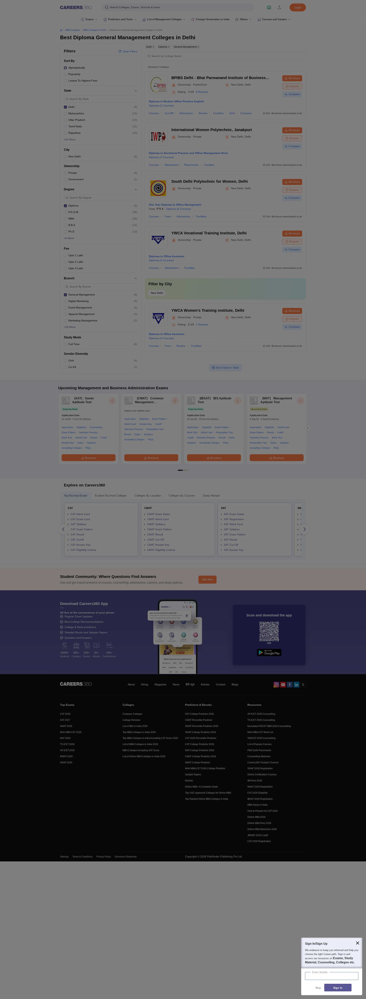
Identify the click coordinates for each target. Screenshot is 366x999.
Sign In (337, 987)
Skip (318, 987)
